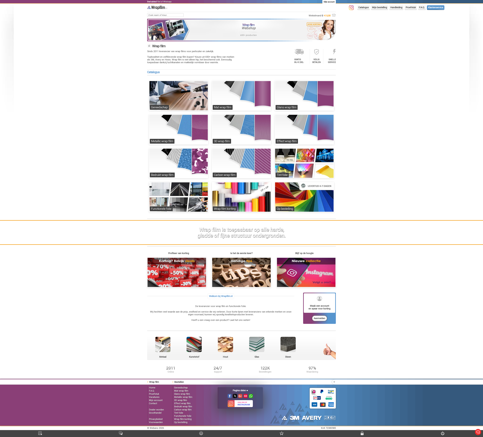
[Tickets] (121, 434)
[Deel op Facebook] (230, 397)
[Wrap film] (157, 9)
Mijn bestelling (379, 7)
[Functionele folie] (178, 211)
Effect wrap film (287, 141)
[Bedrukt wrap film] (178, 177)
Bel (159, 2)
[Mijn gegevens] (201, 434)
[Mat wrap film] (241, 109)
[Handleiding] (241, 286)
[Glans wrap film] (304, 109)
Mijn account (156, 400)
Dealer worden (156, 409)
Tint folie (282, 175)
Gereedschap (159, 107)
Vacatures (154, 397)
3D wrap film (222, 141)
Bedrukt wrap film (162, 175)
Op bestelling (285, 209)
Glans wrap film (286, 107)
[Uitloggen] (442, 434)
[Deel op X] (234, 397)
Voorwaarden (156, 422)
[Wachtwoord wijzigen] (362, 434)
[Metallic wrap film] (178, 143)
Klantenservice (435, 7)
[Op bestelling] (304, 211)
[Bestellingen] (40, 434)
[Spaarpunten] (282, 434)
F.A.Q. (422, 7)
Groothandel (155, 412)
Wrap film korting (225, 209)
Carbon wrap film (224, 175)
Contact (153, 403)
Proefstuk (411, 7)
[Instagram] (352, 9)
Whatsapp (167, 2)
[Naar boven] (334, 383)
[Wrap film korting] (241, 211)
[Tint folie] (304, 177)
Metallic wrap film (162, 141)
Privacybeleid (156, 419)
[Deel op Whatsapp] (250, 397)
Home (152, 387)
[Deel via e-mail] (245, 397)
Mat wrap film (222, 107)
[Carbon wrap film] (241, 177)
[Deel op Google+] (239, 397)
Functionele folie (161, 209)
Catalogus (363, 7)
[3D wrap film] (241, 143)
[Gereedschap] (178, 109)
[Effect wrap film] (304, 143)
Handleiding (396, 7)
